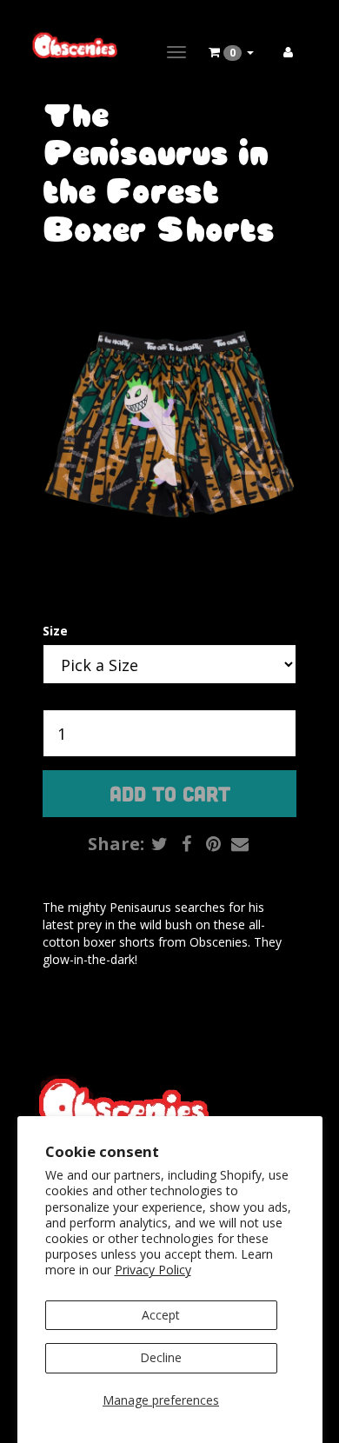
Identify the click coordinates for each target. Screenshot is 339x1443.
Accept (161, 1315)
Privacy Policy (153, 1269)
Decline (161, 1357)
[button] (231, 52)
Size (55, 630)
